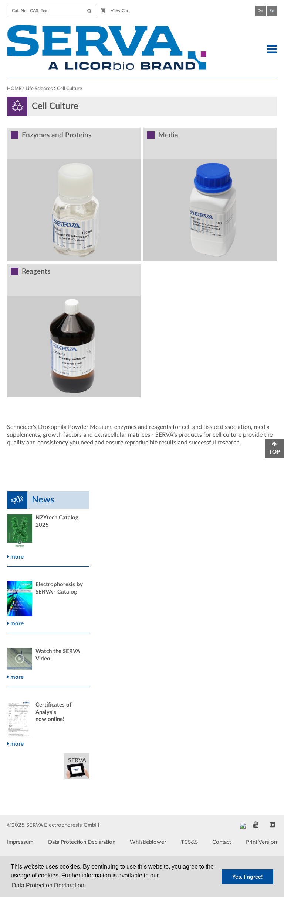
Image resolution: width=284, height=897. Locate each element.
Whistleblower (148, 842)
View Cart (119, 10)
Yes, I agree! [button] (247, 877)
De (260, 10)
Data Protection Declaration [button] (48, 885)
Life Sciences (39, 88)
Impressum (20, 842)
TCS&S (189, 842)
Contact (221, 842)
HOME (14, 88)
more (16, 557)
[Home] (106, 48)
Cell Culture (69, 88)
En (271, 10)
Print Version (261, 842)
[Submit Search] (89, 11)
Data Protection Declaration (81, 842)
